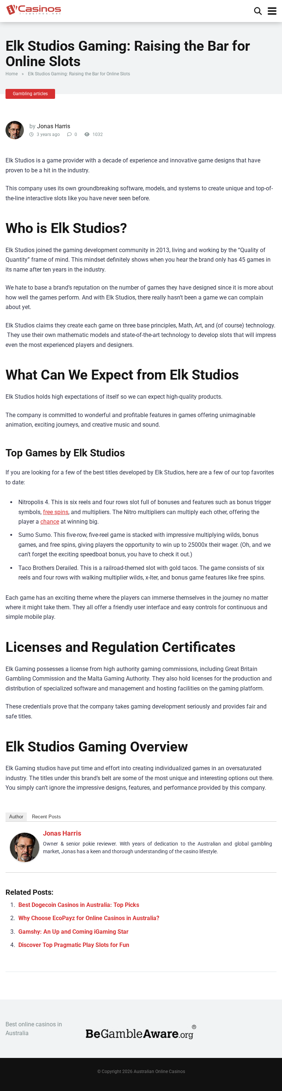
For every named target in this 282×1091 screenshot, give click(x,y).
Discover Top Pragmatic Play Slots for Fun (73, 944)
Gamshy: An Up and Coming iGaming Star (73, 931)
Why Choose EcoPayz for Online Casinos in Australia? (88, 918)
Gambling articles (30, 93)
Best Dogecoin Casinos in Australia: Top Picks (78, 904)
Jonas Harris (53, 126)
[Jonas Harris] (24, 860)
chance (49, 521)
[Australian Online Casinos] (33, 9)
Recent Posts (46, 816)
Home (12, 73)
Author (16, 816)
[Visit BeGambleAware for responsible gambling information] (141, 1037)
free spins (55, 512)
